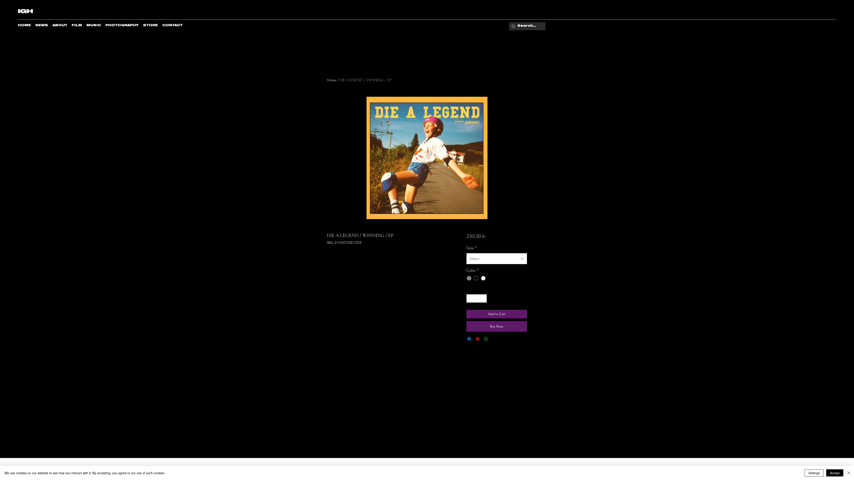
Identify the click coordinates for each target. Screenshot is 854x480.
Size (471, 247)
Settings (814, 473)
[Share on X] (494, 339)
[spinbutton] (476, 298)
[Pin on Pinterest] (477, 339)
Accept (835, 473)
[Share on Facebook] (469, 339)
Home (331, 80)
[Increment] (483, 298)
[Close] (848, 472)
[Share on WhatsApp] (486, 339)
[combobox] (496, 258)
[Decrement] (470, 298)
